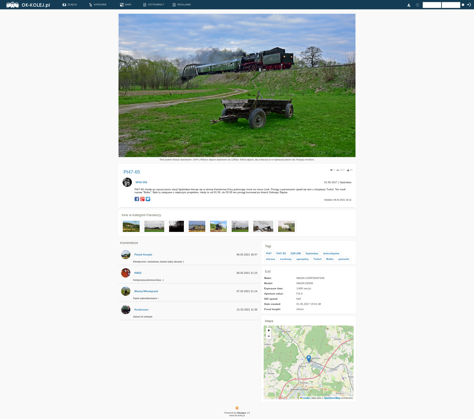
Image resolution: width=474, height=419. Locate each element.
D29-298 (296, 253)
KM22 (137, 272)
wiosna (270, 258)
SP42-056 (141, 182)
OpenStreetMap (332, 398)
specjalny (302, 258)
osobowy (286, 258)
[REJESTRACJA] (408, 5)
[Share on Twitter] (148, 199)
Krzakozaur (141, 309)
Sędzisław (312, 253)
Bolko (330, 258)
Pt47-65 (281, 253)
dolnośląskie (331, 253)
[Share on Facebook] (137, 199)
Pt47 (269, 253)
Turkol (317, 258)
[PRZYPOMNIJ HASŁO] (417, 5)
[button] (308, 359)
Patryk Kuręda (143, 254)
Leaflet (306, 398)
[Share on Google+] (142, 199)
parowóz (343, 258)
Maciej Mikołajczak (146, 291)
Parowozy (153, 215)
